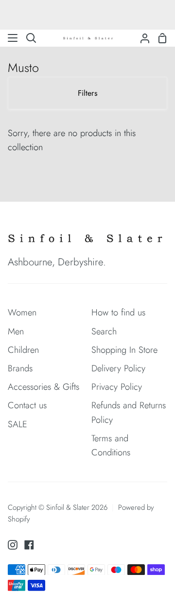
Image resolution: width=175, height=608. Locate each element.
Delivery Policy (118, 368)
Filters (87, 93)
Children (23, 349)
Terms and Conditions (110, 445)
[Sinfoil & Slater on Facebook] (29, 545)
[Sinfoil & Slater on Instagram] (13, 545)
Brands (20, 368)
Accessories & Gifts (43, 386)
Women (22, 312)
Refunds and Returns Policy (128, 412)
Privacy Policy (116, 386)
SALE (17, 424)
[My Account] (141, 38)
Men (16, 331)
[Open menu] (13, 38)
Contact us (27, 405)
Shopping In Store (124, 349)
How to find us (118, 312)
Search (104, 331)
